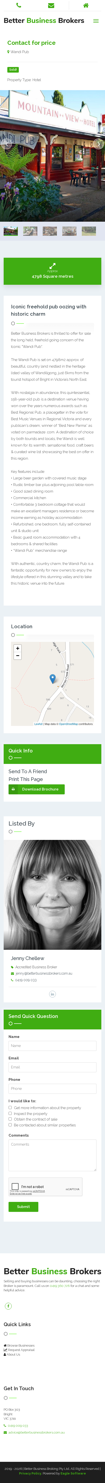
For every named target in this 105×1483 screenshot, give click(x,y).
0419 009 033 (26, 980)
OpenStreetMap (68, 724)
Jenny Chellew (27, 958)
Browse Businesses (20, 1345)
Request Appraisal (21, 1350)
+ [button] (17, 648)
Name (14, 1037)
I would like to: (22, 1101)
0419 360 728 (60, 1286)
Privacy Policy (30, 1473)
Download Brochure (40, 789)
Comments (19, 1135)
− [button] (17, 656)
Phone (14, 1079)
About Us (13, 1354)
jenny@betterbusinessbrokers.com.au (44, 973)
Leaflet (38, 724)
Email (14, 1058)
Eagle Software (73, 1473)
